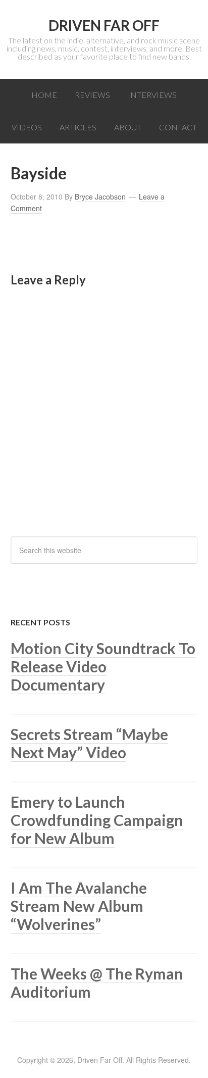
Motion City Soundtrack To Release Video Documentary (103, 666)
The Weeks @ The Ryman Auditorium (97, 982)
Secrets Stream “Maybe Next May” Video (89, 743)
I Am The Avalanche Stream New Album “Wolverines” (79, 905)
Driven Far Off (104, 25)
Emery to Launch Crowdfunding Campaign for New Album (97, 820)
